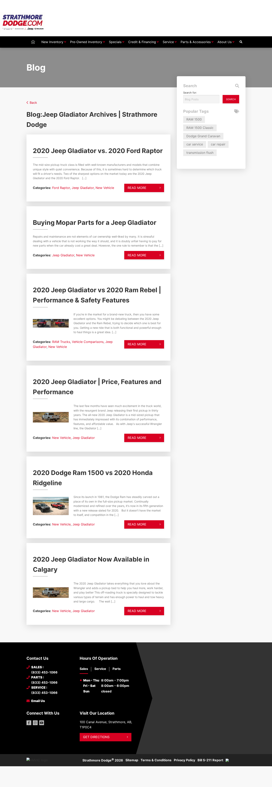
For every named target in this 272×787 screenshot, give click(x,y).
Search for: (190, 92)
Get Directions (96, 737)
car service (194, 144)
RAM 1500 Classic (199, 128)
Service (168, 42)
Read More (137, 188)
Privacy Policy (184, 760)
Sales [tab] (84, 669)
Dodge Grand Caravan (203, 136)
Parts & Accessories (196, 42)
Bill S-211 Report (210, 760)
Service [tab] (100, 669)
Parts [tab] (117, 669)
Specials (115, 42)
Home (32, 42)
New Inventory (52, 42)
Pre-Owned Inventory (86, 42)
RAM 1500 (194, 119)
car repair (218, 144)
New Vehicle (105, 188)
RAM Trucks (61, 342)
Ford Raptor (61, 188)
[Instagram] (35, 722)
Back (33, 103)
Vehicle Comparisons (88, 342)
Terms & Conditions (156, 760)
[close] (242, 3)
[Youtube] (41, 722)
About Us (224, 42)
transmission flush (199, 153)
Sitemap (131, 760)
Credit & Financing (142, 42)
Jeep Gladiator (83, 188)
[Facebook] (28, 722)
